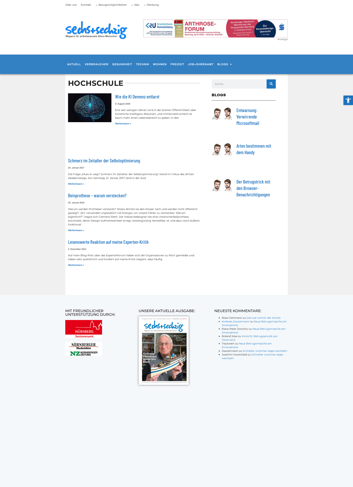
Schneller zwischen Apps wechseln (265, 351)
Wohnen (160, 64)
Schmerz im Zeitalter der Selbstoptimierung (104, 160)
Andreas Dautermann (235, 321)
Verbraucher (96, 64)
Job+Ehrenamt (201, 64)
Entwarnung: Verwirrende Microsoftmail (247, 116)
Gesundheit (122, 64)
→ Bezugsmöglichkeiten (111, 4)
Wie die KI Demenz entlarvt (137, 96)
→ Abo (135, 4)
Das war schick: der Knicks (264, 317)
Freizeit (177, 64)
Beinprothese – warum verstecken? (97, 195)
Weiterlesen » (123, 123)
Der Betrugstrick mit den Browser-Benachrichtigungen (253, 188)
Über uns (71, 4)
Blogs (222, 64)
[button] (348, 100)
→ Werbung (151, 4)
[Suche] (271, 84)
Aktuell (74, 64)
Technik (142, 64)
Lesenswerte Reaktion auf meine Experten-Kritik (108, 242)
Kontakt (86, 4)
